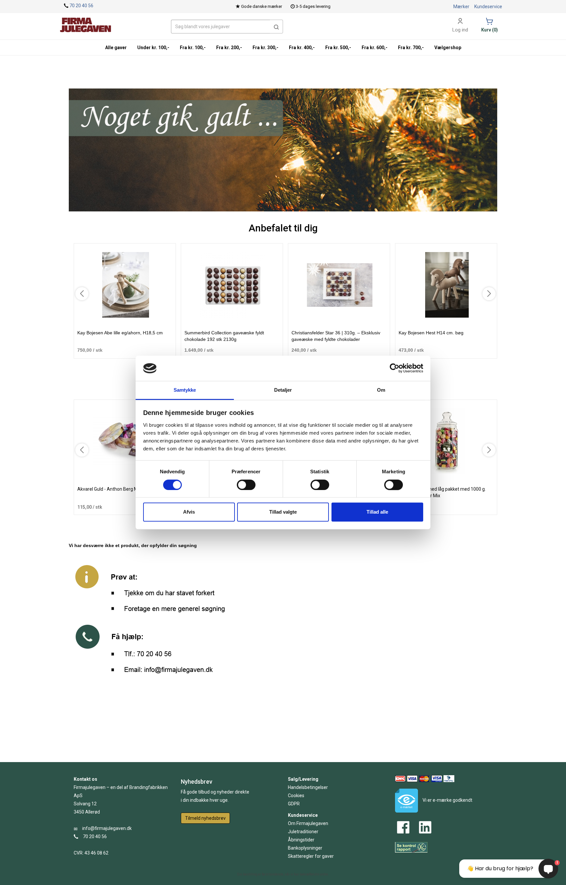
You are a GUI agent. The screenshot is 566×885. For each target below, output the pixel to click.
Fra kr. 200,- (229, 47)
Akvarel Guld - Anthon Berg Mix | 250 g (116, 489)
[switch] (246, 485)
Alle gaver (116, 47)
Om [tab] (381, 390)
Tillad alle (377, 512)
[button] (276, 26)
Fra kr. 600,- (374, 47)
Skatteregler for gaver (311, 856)
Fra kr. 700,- (411, 47)
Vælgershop (447, 47)
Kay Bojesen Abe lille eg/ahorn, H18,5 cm (120, 332)
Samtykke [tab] (185, 390)
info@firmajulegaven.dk (107, 828)
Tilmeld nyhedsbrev (205, 818)
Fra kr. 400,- (302, 47)
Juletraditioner (303, 831)
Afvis (189, 512)
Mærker (461, 6)
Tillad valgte (283, 512)
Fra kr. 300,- (265, 47)
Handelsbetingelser (308, 787)
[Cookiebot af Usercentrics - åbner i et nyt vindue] (394, 368)
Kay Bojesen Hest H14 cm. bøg (431, 332)
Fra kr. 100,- (193, 47)
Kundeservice (488, 6)
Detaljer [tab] (283, 390)
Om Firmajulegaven (308, 823)
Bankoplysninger (305, 848)
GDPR (294, 803)
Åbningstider (301, 839)
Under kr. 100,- (153, 47)
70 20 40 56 (81, 5)
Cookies (296, 795)
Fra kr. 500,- (338, 47)
